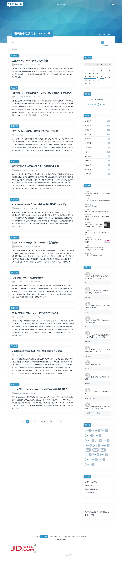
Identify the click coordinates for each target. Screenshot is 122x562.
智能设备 (97, 160)
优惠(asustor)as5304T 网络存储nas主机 (30, 60)
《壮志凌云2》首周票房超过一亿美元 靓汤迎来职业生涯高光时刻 (42, 93)
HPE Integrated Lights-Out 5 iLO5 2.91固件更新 (97, 217)
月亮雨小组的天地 (91, 482)
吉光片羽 (68, 555)
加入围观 (105, 44)
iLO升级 (89, 435)
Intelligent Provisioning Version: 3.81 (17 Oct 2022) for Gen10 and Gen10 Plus (97, 248)
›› (61, 421)
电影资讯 (14, 88)
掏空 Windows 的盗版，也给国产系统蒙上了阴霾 (35, 131)
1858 (34, 135)
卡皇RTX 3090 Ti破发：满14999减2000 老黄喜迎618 (36, 242)
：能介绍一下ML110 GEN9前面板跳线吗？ (97, 323)
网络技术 (97, 130)
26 (98, 80)
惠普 (104, 430)
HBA (88, 430)
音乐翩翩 (97, 169)
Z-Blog (59, 555)
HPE (98, 440)
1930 (34, 355)
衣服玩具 (97, 143)
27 (101, 80)
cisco (88, 454)
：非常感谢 (93, 366)
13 (101, 73)
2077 (34, 393)
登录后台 (93, 104)
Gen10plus (90, 464)
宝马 (96, 454)
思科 (97, 435)
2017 (34, 317)
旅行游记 (97, 138)
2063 (34, 97)
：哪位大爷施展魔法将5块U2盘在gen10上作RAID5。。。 (97, 294)
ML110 (96, 445)
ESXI (106, 440)
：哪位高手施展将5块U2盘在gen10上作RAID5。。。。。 (97, 279)
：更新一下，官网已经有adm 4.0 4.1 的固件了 (97, 309)
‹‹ (23, 421)
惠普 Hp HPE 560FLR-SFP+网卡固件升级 (97, 232)
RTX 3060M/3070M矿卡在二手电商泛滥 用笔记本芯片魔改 (39, 204)
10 (90, 73)
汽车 (97, 152)
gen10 (102, 459)
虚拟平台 (89, 440)
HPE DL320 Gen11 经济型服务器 (93, 240)
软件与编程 (14, 126)
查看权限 (102, 104)
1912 (34, 281)
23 (86, 80)
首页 (58, 4)
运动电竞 (97, 174)
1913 (34, 64)
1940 (34, 246)
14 (105, 73)
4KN (88, 450)
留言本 (63, 4)
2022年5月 (88, 57)
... (13, 42)
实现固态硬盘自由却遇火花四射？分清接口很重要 (35, 166)
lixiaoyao (16, 64)
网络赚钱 (14, 346)
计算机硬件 (14, 55)
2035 (34, 170)
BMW (104, 454)
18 (93, 77)
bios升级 (105, 445)
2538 (34, 208)
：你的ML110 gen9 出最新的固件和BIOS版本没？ (97, 353)
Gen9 (88, 445)
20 (101, 77)
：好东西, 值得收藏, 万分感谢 (97, 380)
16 (86, 77)
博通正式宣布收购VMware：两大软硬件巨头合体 (35, 313)
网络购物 (97, 156)
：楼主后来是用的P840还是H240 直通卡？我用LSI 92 (97, 410)
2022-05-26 (25, 355)
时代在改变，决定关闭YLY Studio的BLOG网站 (97, 193)
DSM (103, 450)
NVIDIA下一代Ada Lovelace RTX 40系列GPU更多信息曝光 (40, 389)
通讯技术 (97, 134)
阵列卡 (96, 430)
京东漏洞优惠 (89, 493)
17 (90, 77)
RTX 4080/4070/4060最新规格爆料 (28, 278)
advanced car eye (91, 459)
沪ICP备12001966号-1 (61, 539)
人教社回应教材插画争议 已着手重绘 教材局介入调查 (37, 351)
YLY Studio (15, 4)
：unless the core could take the (97, 395)
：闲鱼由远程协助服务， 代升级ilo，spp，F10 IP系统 (97, 338)
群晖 (95, 450)
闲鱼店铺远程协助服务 (92, 489)
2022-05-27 (25, 64)
